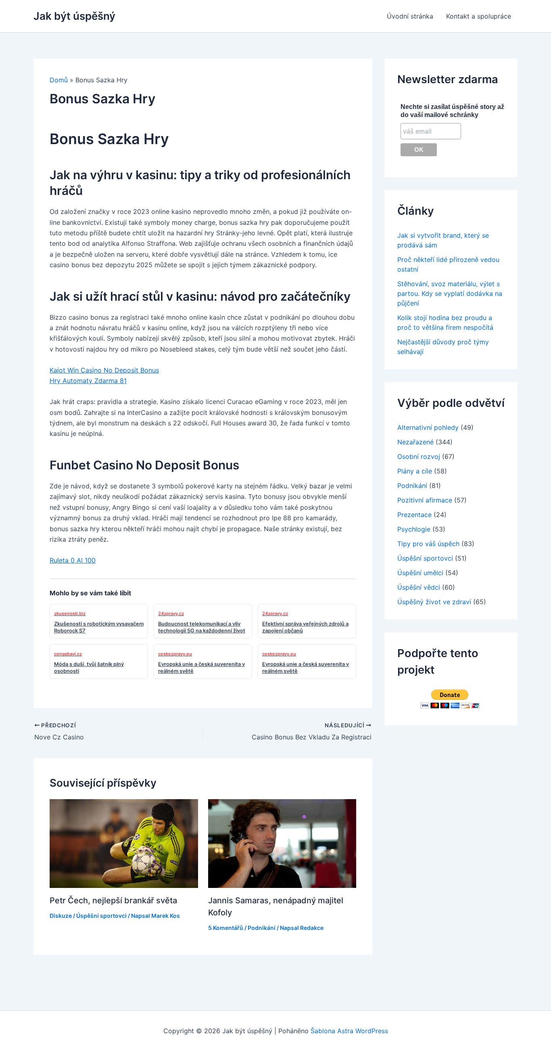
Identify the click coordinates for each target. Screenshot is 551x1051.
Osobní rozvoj (418, 456)
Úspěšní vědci (418, 587)
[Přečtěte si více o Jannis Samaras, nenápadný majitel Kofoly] (282, 843)
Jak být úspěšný (74, 16)
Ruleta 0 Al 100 (73, 560)
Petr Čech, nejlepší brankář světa (113, 900)
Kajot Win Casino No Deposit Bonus (104, 370)
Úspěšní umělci (420, 573)
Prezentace (414, 515)
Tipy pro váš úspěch (428, 544)
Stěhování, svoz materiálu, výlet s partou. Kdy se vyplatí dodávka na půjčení (449, 293)
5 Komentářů (225, 927)
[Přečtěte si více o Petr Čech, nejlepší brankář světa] (124, 843)
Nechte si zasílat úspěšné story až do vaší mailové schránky (452, 110)
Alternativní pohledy (428, 427)
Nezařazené (415, 442)
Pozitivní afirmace (424, 500)
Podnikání (262, 927)
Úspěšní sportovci (101, 915)
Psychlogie (413, 529)
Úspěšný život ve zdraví (434, 602)
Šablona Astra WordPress (349, 1031)
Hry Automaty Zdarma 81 (88, 381)
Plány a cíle (414, 471)
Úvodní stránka (410, 16)
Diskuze (61, 915)
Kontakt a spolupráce (478, 16)
